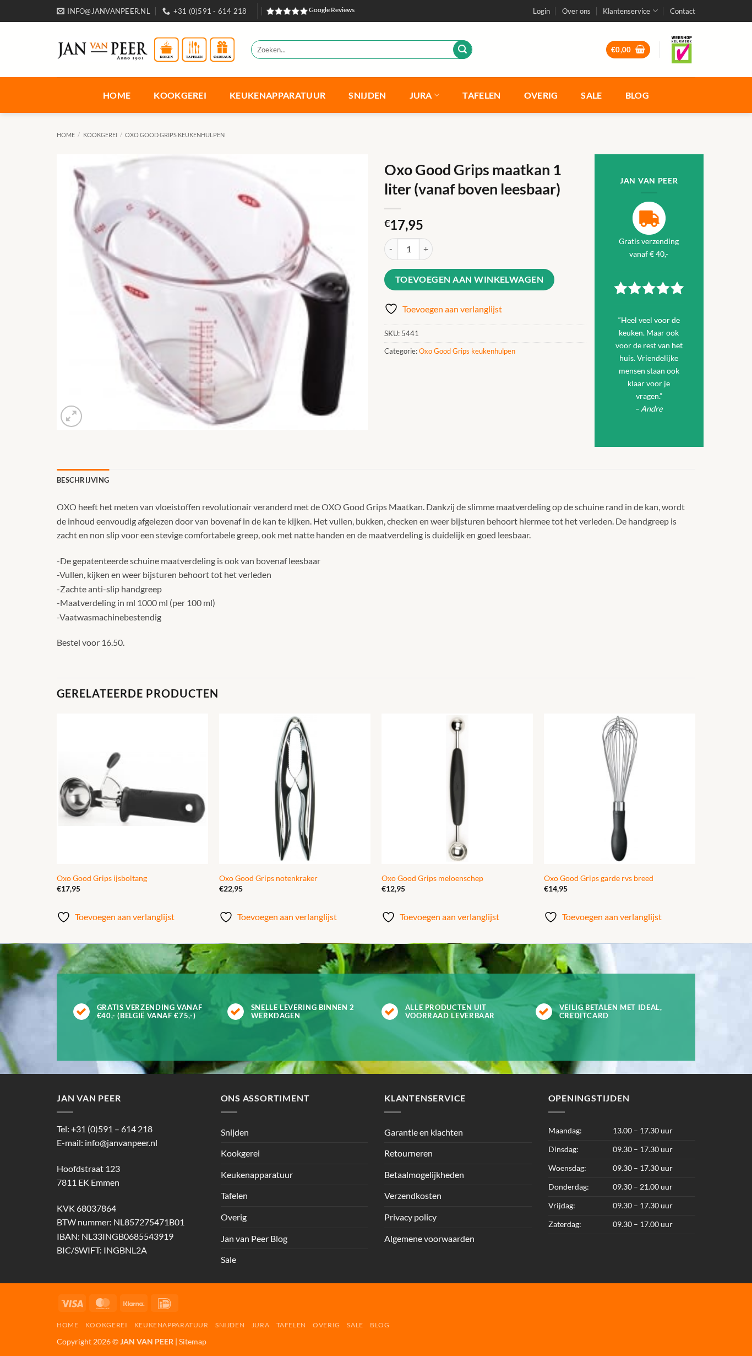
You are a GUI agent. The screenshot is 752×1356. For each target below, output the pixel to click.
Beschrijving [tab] (83, 480)
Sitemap (192, 1341)
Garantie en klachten (423, 1132)
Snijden (367, 95)
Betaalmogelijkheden (424, 1174)
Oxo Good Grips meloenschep (432, 878)
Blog (637, 95)
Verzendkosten (413, 1195)
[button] (541, 11)
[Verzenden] (462, 49)
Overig (541, 95)
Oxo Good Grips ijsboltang (102, 878)
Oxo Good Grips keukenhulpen (175, 134)
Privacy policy (410, 1217)
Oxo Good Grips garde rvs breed (598, 878)
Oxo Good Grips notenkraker (268, 878)
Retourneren (408, 1153)
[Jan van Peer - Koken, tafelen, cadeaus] (146, 49)
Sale (591, 95)
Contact (682, 11)
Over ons (576, 11)
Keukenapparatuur (277, 95)
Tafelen (481, 95)
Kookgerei (180, 95)
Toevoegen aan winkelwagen (469, 279)
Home (116, 95)
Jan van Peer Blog (254, 1238)
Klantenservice (626, 11)
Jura (421, 95)
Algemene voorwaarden (429, 1238)
